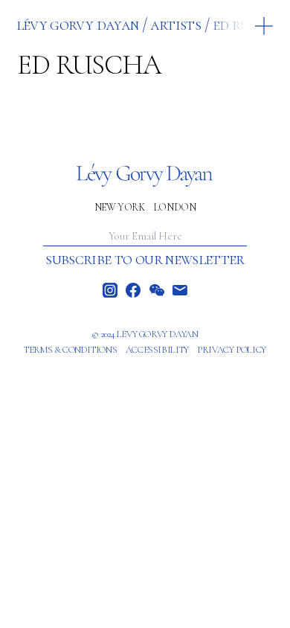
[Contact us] (180, 290)
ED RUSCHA (248, 24)
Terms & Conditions (70, 350)
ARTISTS (175, 24)
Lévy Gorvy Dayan (77, 24)
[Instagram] (110, 290)
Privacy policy (231, 350)
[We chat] (156, 290)
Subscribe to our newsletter (144, 259)
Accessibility (157, 350)
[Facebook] (133, 290)
